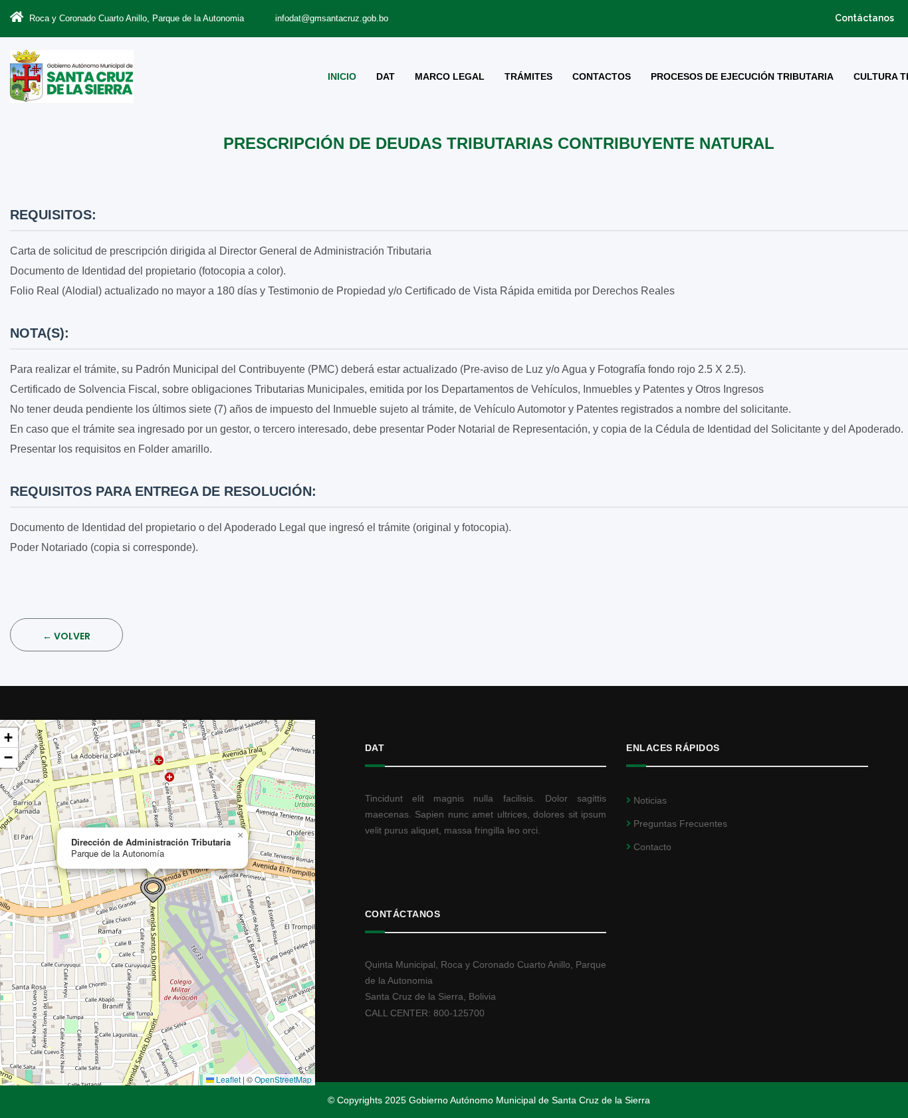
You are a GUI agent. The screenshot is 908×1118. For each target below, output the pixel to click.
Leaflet (227, 1079)
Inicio (342, 76)
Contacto (651, 846)
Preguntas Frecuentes (679, 823)
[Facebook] (613, 18)
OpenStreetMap (283, 1079)
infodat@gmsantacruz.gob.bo (331, 18)
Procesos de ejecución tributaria (742, 76)
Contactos (601, 76)
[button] (153, 890)
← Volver (66, 636)
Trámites (528, 76)
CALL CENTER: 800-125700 (425, 1013)
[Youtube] (653, 18)
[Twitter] (633, 18)
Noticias (649, 800)
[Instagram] (673, 18)
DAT (385, 76)
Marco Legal (450, 76)
